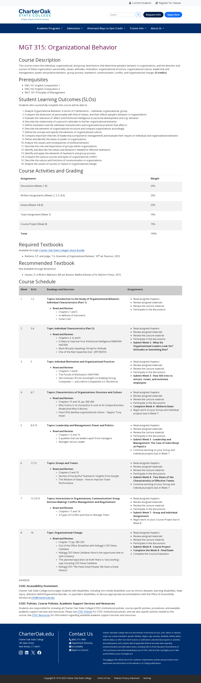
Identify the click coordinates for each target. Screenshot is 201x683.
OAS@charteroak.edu (43, 597)
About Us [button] (156, 28)
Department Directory (82, 643)
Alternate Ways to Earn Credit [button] (105, 28)
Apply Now (173, 14)
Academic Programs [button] (49, 28)
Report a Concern (80, 650)
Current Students (141, 3)
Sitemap (147, 678)
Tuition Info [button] (137, 28)
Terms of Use (103, 678)
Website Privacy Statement (127, 678)
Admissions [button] (74, 28)
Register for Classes (170, 3)
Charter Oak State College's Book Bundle (61, 250)
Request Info (153, 14)
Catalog (109, 659)
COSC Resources (41, 615)
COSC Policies (84, 611)
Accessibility (77, 646)
